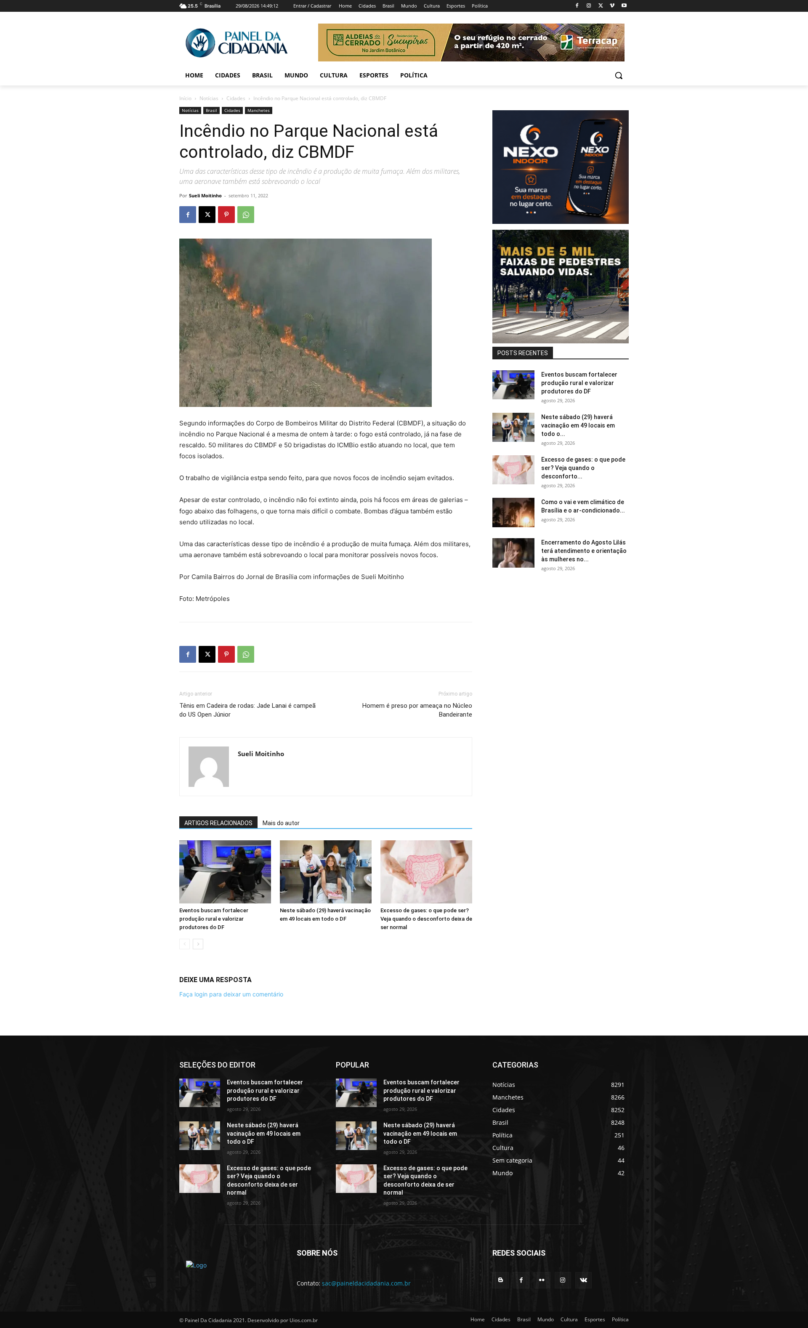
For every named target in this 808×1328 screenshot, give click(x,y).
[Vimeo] (612, 6)
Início (185, 98)
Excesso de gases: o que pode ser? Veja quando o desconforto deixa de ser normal (426, 918)
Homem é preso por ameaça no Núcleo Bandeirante (417, 710)
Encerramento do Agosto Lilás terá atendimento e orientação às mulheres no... (584, 551)
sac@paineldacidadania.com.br (366, 1283)
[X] (601, 6)
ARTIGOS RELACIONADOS (218, 823)
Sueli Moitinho (205, 195)
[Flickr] (542, 1280)
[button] (619, 75)
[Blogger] (500, 1280)
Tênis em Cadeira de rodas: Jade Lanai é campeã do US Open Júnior (247, 710)
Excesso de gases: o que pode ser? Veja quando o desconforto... (583, 468)
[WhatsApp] (245, 214)
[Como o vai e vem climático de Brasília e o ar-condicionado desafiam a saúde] (513, 512)
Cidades (235, 98)
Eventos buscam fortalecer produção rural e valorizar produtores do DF (213, 918)
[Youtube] (624, 6)
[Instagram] (589, 6)
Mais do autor (281, 823)
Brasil (211, 110)
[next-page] (198, 944)
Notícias (208, 98)
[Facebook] (577, 6)
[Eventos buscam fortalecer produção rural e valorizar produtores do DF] (225, 871)
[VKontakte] (583, 1280)
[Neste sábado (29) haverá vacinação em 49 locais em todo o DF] (326, 871)
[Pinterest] (226, 214)
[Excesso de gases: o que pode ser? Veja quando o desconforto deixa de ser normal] (426, 871)
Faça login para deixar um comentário (231, 994)
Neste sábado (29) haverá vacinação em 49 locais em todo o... (578, 425)
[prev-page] (184, 944)
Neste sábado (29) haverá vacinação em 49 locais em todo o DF (263, 1133)
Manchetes (258, 110)
